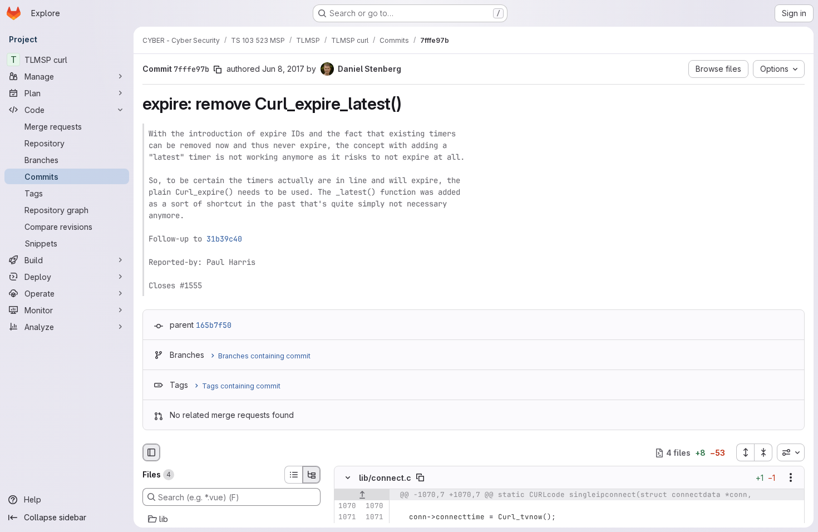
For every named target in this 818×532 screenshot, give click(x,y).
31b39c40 (224, 239)
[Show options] (790, 478)
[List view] (293, 475)
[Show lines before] (362, 495)
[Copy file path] (420, 478)
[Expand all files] (745, 452)
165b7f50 (213, 325)
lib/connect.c (385, 477)
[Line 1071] (346, 517)
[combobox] (791, 452)
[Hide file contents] (347, 478)
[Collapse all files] (763, 452)
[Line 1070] (346, 506)
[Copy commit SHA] (217, 69)
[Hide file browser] (151, 452)
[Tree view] (312, 475)
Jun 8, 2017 (283, 68)
